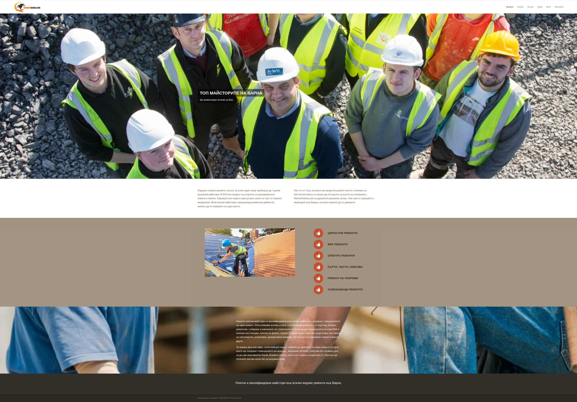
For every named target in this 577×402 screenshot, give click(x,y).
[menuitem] (509, 6)
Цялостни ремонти (342, 233)
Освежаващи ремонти (345, 289)
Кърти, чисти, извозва (345, 267)
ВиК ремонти (338, 244)
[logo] (26, 6)
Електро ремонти (341, 255)
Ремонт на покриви (343, 278)
